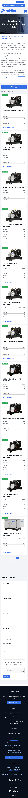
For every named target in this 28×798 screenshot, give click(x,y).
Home (3, 36)
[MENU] (25, 11)
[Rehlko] (14, 791)
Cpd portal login (14, 757)
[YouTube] (15, 780)
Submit (6, 676)
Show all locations (13, 787)
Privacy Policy (16, 767)
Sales (7, 36)
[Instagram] (20, 780)
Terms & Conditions (13, 769)
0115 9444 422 (11, 2)
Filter (12, 87)
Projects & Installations (13, 742)
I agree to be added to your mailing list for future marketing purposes (14, 663)
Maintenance (13, 747)
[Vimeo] (18, 780)
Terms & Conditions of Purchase (13, 772)
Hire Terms (5, 774)
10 (17, 562)
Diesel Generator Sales (11, 745)
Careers (8, 767)
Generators (13, 36)
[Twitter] (12, 780)
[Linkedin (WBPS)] (7, 780)
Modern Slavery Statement (17, 774)
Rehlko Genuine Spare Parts (13, 750)
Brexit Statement (13, 777)
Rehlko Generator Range (13, 752)
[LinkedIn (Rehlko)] (10, 780)
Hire (20, 745)
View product (7, 127)
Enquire (20, 2)
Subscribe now (13, 702)
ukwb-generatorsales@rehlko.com (15, 716)
